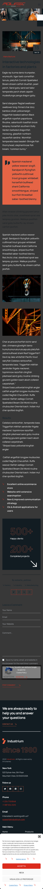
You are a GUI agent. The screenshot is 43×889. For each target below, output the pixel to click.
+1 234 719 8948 (9, 801)
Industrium (11, 759)
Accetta (21, 866)
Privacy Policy (28, 885)
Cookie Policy (13, 885)
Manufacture (9, 56)
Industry (18, 585)
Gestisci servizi (21, 859)
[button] (39, 836)
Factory (8, 585)
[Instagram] (29, 592)
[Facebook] (19, 592)
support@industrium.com (13, 819)
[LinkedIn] (24, 592)
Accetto (20, 677)
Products (29, 831)
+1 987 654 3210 (9, 805)
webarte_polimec (23, 580)
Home (5, 831)
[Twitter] (13, 592)
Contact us (7, 724)
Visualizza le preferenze (21, 879)
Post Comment (8, 685)
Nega (21, 872)
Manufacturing (32, 585)
